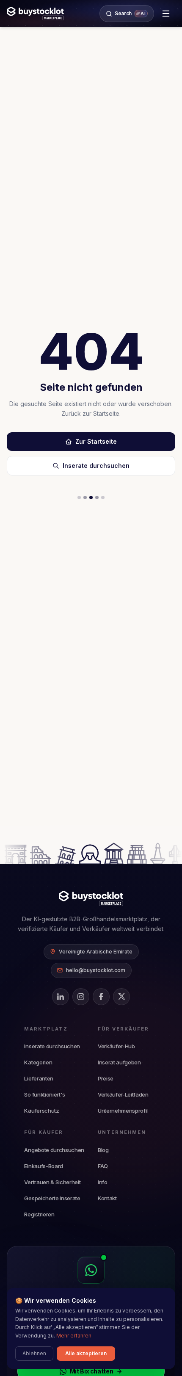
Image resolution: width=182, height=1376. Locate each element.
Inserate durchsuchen (96, 465)
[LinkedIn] (60, 996)
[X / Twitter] (121, 996)
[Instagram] (80, 996)
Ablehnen (34, 1353)
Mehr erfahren (73, 1335)
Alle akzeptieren (86, 1353)
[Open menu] (166, 13)
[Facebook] (101, 996)
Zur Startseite (96, 441)
